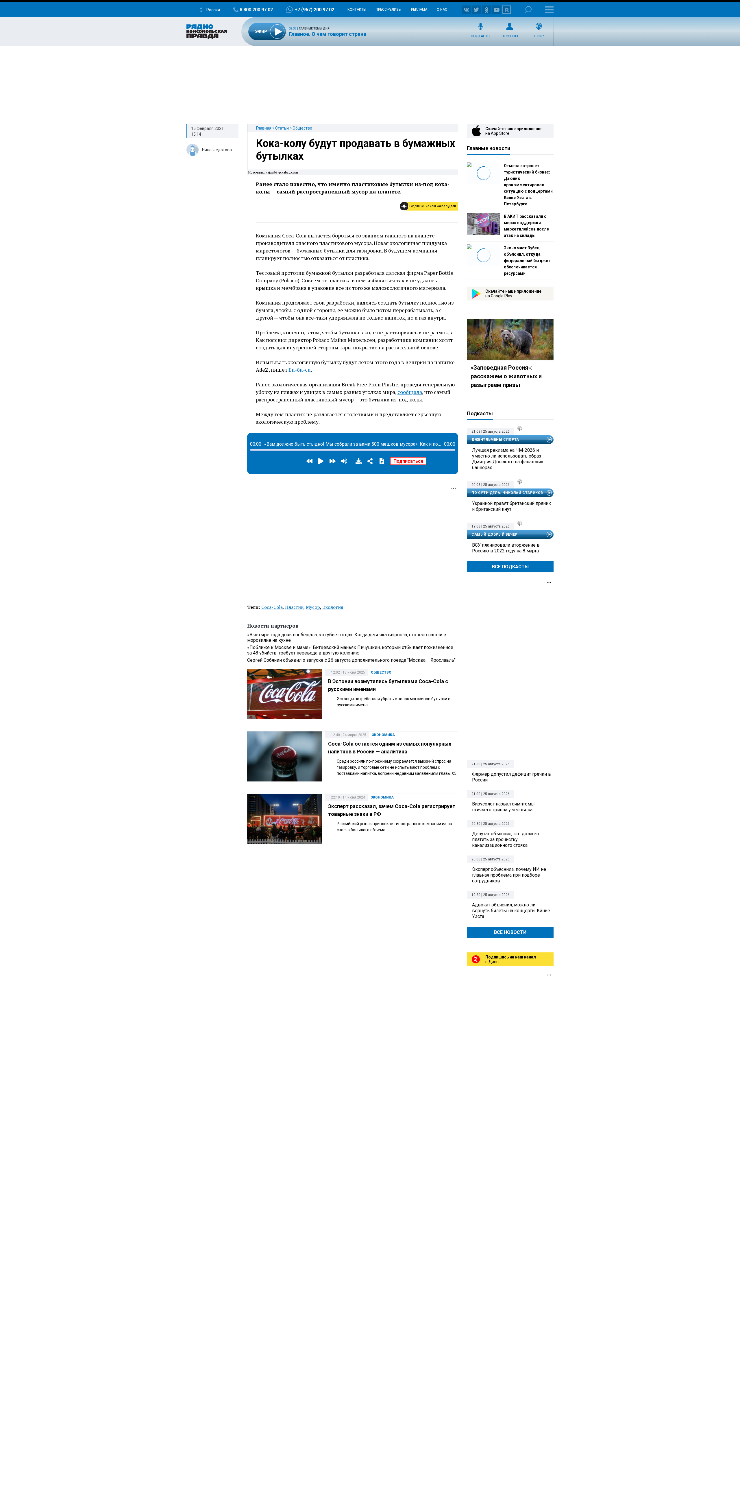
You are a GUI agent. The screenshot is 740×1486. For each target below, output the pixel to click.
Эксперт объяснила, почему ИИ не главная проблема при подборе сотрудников (509, 875)
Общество (302, 128)
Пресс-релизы (389, 10)
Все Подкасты (510, 566)
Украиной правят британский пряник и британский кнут (511, 506)
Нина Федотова (217, 150)
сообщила (409, 391)
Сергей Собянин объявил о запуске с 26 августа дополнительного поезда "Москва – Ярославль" (351, 660)
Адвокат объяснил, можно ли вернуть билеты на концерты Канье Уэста (511, 910)
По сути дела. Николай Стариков (507, 493)
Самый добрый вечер (494, 534)
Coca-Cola (272, 607)
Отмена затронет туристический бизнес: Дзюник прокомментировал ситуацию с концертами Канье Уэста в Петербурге (528, 184)
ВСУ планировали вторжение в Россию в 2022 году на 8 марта (506, 548)
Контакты (356, 10)
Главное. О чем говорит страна (327, 34)
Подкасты (480, 36)
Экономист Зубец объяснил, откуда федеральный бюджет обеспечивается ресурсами (527, 261)
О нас (442, 10)
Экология (332, 607)
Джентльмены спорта (495, 440)
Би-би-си (299, 369)
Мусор (313, 607)
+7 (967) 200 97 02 (314, 9)
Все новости (510, 932)
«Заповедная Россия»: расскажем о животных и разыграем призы (506, 376)
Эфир (539, 36)
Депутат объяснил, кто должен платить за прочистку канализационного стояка (505, 839)
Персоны (510, 36)
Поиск (528, 9)
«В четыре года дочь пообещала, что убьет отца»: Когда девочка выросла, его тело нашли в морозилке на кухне (346, 637)
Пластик (294, 607)
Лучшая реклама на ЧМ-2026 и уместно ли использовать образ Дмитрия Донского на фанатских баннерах (507, 458)
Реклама (419, 10)
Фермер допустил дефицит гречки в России (511, 777)
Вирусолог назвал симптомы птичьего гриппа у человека (503, 806)
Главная (263, 128)
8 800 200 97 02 (256, 9)
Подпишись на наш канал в (432, 206)
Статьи (282, 128)
